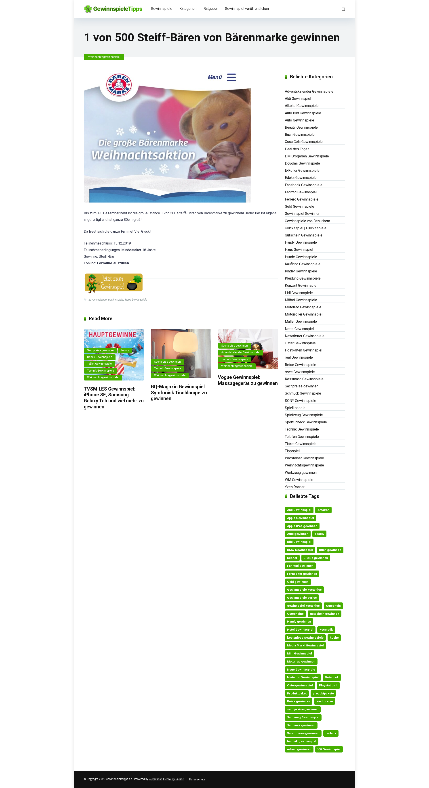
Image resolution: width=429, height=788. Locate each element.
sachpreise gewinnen (302, 709)
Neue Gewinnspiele (136, 299)
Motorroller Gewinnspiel (303, 314)
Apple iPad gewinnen (302, 526)
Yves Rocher (295, 487)
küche (334, 637)
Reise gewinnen (298, 701)
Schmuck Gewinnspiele (303, 393)
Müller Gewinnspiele (301, 321)
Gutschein (333, 605)
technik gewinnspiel (301, 741)
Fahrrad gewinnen (300, 565)
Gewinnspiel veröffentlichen (247, 8)
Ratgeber (211, 8)
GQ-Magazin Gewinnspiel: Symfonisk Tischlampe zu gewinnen (179, 392)
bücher (292, 558)
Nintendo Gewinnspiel (303, 677)
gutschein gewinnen (324, 613)
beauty (319, 533)
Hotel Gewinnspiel (300, 629)
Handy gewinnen (299, 621)
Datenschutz (197, 779)
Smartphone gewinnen (303, 733)
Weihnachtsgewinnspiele (104, 57)
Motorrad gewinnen (301, 661)
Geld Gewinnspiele (299, 206)
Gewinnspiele (161, 8)
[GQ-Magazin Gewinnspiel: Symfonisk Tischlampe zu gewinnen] (181, 353)
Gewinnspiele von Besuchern (307, 221)
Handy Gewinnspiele (99, 357)
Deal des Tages (297, 149)
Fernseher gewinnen (302, 573)
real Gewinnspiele (299, 357)
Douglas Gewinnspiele (302, 163)
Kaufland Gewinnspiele (302, 264)
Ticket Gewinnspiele (301, 444)
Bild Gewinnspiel (299, 541)
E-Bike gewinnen (316, 558)
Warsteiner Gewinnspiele (304, 458)
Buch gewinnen (330, 550)
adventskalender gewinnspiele (105, 299)
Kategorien (187, 8)
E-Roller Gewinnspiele (302, 170)
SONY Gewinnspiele (300, 401)
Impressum (175, 779)
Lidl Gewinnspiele (299, 293)
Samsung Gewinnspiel (303, 717)
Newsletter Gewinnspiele (304, 336)
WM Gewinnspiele (299, 480)
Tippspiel (292, 451)
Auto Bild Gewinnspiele (303, 113)
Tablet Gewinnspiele (99, 363)
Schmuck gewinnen (301, 725)
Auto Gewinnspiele (299, 120)
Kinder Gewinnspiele (301, 271)
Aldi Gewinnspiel (298, 98)
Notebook (332, 677)
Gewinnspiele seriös (302, 597)
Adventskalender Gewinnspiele (240, 352)
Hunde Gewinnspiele (301, 257)
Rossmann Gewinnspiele (304, 379)
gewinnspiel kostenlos (303, 605)
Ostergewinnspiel (300, 685)
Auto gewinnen (297, 533)
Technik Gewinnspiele (100, 370)
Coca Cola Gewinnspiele (304, 142)
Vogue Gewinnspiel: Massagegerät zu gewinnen (248, 380)
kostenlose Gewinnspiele (305, 637)
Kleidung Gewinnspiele (303, 278)
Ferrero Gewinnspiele (301, 199)
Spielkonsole (295, 408)
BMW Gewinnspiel (300, 550)
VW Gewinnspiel (329, 749)
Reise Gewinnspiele (300, 365)
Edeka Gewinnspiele (301, 178)
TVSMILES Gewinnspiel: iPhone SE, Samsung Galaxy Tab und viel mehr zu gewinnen (114, 398)
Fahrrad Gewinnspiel (301, 192)
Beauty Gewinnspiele (301, 127)
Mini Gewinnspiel (299, 653)
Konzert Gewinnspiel (301, 285)
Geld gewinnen (298, 581)
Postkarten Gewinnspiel (303, 350)
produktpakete (323, 693)
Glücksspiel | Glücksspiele (305, 228)
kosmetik (326, 629)
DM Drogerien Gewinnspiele (307, 156)
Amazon (323, 510)
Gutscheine (295, 613)
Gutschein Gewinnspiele (303, 235)
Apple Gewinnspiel (300, 518)
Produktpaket (297, 693)
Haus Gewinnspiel (299, 249)
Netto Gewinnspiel (299, 329)
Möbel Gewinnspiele (301, 300)
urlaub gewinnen (299, 749)
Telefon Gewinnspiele (302, 437)
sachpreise (324, 701)
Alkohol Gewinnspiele (302, 106)
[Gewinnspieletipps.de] (113, 7)
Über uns (156, 779)
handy (125, 350)
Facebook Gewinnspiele (303, 185)
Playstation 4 (328, 685)
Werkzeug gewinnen (301, 472)
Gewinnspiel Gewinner (302, 213)
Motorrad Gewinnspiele (303, 307)
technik (331, 733)
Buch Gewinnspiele (300, 134)
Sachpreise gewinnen (100, 350)
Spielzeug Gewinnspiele (304, 415)
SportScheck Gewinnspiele (306, 422)
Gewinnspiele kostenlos (304, 589)
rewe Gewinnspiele (300, 372)
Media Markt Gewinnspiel (305, 645)
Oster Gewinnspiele (300, 343)
